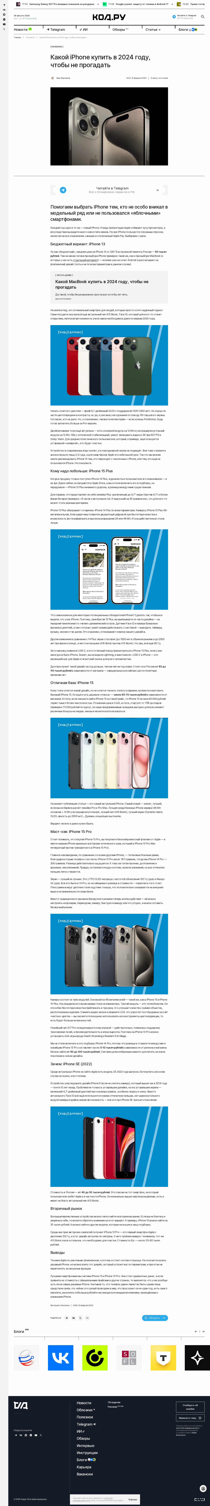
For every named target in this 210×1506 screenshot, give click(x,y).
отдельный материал (85, 260)
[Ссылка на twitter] (4, 29)
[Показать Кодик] (203, 1488)
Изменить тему (187, 1420)
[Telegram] (66, 1318)
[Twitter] (80, 1318)
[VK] (73, 1318)
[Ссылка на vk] (4, 10)
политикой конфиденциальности (187, 1430)
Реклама (114, 1409)
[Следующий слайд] (203, 1332)
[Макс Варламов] (52, 78)
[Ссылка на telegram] (4, 5)
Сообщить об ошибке (190, 1409)
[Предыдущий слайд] (196, 1331)
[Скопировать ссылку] (87, 1318)
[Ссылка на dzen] (4, 19)
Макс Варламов (63, 78)
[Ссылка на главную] (21, 1407)
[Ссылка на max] (4, 14)
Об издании (114, 1404)
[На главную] (109, 17)
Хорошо (133, 1499)
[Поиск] (202, 16)
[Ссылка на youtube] (4, 24)
